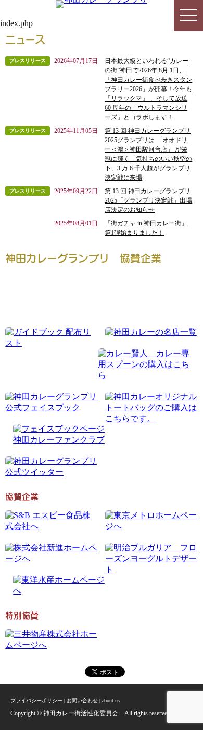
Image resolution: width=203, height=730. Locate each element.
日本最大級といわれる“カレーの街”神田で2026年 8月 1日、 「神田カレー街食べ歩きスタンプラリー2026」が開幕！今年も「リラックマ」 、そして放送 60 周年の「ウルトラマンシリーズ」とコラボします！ (148, 89)
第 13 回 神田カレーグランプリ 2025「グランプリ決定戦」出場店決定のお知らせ (148, 200)
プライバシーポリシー (36, 700)
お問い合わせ (82, 700)
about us (111, 700)
